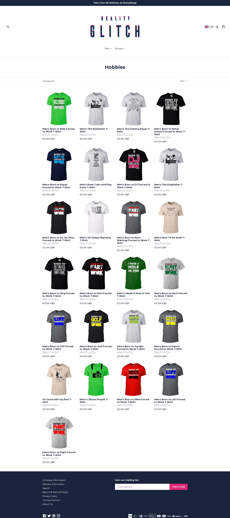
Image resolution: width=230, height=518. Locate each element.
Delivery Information (53, 484)
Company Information (54, 480)
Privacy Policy (49, 496)
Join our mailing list (127, 480)
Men (107, 48)
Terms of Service (51, 500)
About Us (47, 504)
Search (46, 488)
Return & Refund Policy (55, 492)
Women (119, 48)
